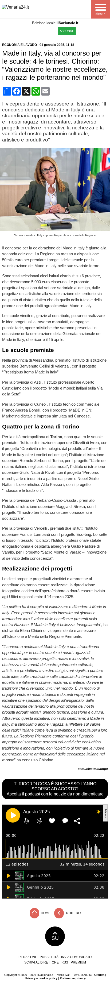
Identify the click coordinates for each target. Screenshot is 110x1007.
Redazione (27, 957)
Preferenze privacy (73, 978)
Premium (78, 962)
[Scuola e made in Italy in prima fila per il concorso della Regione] (56, 229)
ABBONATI (67, 30)
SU (55, 938)
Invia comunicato (76, 957)
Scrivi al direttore (41, 962)
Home (45, 913)
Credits (99, 974)
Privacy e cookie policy (41, 978)
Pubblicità (49, 957)
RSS (64, 962)
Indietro (73, 913)
